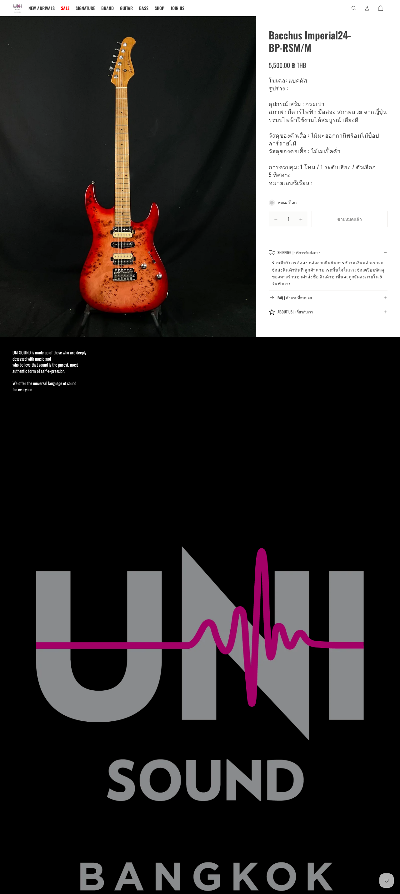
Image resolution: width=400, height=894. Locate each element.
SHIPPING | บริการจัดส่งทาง (299, 252)
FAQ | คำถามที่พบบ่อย (295, 298)
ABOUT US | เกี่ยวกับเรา (295, 312)
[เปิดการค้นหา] (354, 8)
